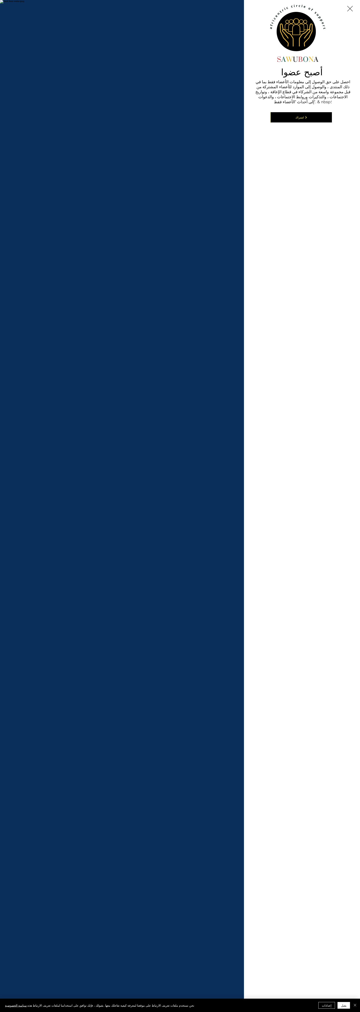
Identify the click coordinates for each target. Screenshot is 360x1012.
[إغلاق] (355, 1005)
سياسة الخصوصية (16, 1005)
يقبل (343, 1005)
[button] (350, 8)
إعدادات (326, 1005)
